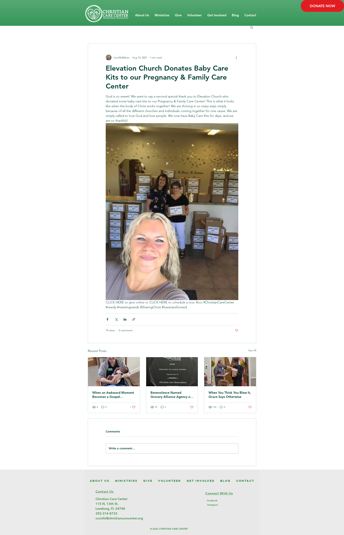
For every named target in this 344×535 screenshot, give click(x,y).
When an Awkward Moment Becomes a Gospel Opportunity (113, 395)
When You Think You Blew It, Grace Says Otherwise (230, 395)
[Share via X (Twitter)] (116, 319)
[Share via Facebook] (107, 319)
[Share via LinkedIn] (125, 319)
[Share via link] (133, 319)
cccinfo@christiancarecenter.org (119, 518)
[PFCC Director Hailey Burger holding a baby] (114, 371)
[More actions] (236, 57)
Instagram (212, 504)
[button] (142, 15)
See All (252, 350)
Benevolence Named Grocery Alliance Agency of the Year (170, 395)
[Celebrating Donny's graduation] (230, 371)
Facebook (212, 500)
